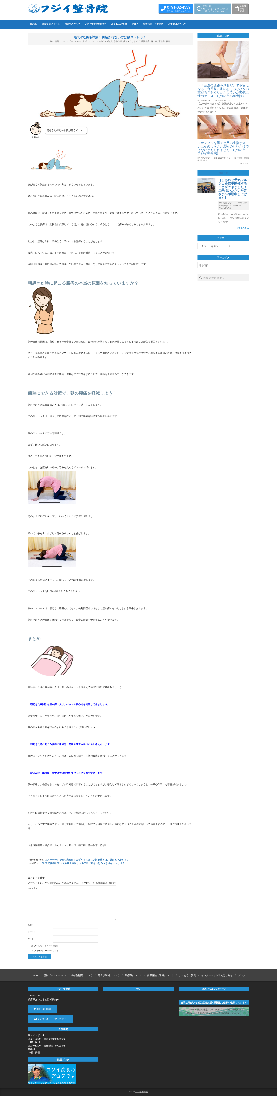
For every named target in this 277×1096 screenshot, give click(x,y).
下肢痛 (240, 158)
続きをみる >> (243, 228)
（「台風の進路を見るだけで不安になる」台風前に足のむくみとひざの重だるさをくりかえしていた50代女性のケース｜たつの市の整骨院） (223, 90)
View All (243, 163)
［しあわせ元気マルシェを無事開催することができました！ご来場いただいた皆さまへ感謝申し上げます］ (232, 188)
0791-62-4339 (43, 1008)
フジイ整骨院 (141, 1091)
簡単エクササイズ (131, 41)
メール (31, 931)
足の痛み (203, 160)
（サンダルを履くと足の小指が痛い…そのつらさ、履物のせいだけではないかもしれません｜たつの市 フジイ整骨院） (223, 148)
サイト (31, 938)
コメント (32, 887)
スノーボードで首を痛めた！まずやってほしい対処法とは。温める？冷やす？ (87, 859)
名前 (30, 924)
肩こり (154, 41)
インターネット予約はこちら (52, 1018)
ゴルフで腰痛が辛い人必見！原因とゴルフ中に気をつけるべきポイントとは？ (82, 863)
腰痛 (168, 41)
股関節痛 (145, 41)
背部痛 (161, 41)
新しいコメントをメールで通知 (44, 945)
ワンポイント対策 (104, 41)
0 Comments (230, 207)
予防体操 (118, 41)
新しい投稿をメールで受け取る (44, 950)
